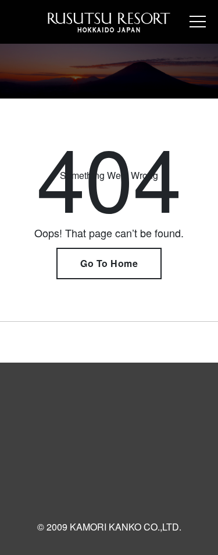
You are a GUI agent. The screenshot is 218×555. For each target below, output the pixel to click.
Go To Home (109, 263)
